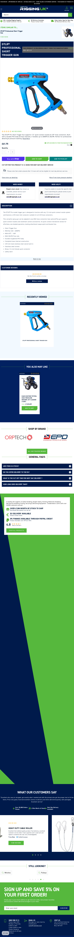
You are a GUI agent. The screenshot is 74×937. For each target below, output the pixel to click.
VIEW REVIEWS (16, 843)
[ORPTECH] (18, 438)
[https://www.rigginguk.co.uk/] (34, 8)
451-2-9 (29, 50)
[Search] (70, 15)
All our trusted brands (37, 451)
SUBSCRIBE (64, 908)
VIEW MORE (4, 37)
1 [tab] (33, 855)
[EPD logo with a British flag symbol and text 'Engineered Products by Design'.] (55, 438)
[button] (7, 131)
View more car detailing (9, 177)
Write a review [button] (37, 281)
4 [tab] (41, 855)
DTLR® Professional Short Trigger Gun (35, 340)
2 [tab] (36, 855)
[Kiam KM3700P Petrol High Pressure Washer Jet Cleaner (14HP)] (68, 32)
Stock (68, 145)
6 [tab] (44, 880)
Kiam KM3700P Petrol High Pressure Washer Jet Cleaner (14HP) (29, 398)
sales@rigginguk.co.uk (35, 926)
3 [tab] (38, 855)
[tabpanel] (37, 324)
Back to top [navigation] (37, 259)
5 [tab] (41, 880)
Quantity (5, 148)
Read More (26, 139)
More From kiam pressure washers (60, 177)
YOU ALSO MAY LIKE (37, 366)
